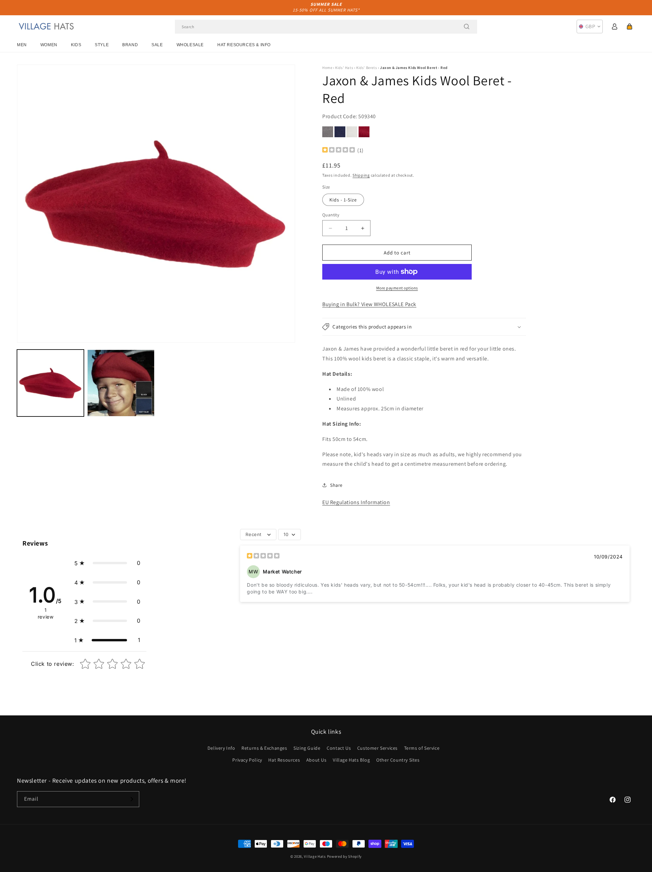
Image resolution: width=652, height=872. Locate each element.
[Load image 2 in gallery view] (120, 383)
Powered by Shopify (344, 856)
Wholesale (190, 44)
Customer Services (377, 748)
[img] (338, 150)
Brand (130, 44)
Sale (157, 44)
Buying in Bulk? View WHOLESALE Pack (369, 304)
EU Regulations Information (356, 502)
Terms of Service (422, 748)
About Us (316, 760)
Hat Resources (284, 760)
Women (48, 44)
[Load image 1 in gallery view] (50, 383)
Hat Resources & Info (244, 44)
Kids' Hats (344, 67)
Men (22, 44)
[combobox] (326, 27)
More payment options (397, 287)
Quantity (330, 215)
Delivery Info (221, 748)
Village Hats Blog (351, 760)
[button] (629, 26)
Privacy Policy (247, 760)
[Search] (466, 26)
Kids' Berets (366, 67)
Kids (76, 44)
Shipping (361, 175)
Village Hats (315, 856)
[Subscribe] (131, 799)
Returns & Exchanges (264, 748)
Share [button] (336, 485)
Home (327, 67)
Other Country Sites (397, 760)
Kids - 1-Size (343, 200)
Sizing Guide (306, 748)
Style (102, 44)
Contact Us (339, 748)
